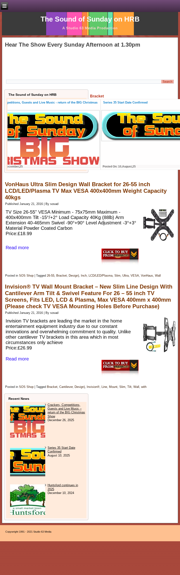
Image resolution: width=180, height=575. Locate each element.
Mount (113, 387)
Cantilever (66, 387)
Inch (84, 275)
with (143, 387)
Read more (17, 247)
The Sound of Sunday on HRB (90, 19)
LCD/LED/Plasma (100, 275)
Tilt (129, 387)
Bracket (61, 275)
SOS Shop (26, 275)
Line (104, 387)
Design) (74, 275)
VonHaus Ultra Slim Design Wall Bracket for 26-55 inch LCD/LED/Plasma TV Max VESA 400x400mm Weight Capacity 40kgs (86, 190)
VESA (135, 275)
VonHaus (147, 275)
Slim (117, 275)
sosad (54, 204)
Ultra (125, 275)
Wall (158, 275)
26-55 (50, 275)
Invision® (93, 387)
